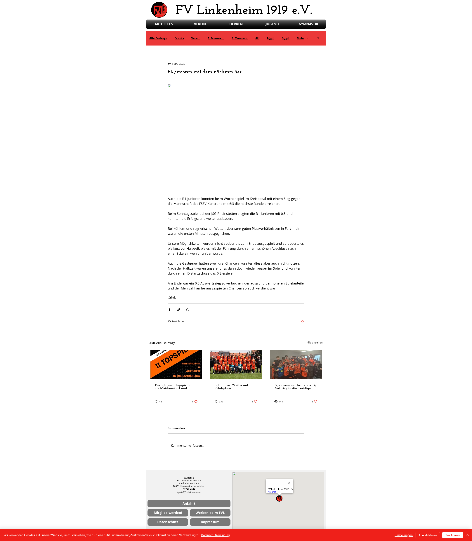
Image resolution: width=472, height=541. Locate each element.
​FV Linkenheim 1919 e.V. (244, 10)
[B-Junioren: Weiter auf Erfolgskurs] (236, 364)
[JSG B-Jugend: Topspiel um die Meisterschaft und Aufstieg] (176, 364)
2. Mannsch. (240, 38)
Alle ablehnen (428, 535)
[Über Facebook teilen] (169, 309)
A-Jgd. (270, 38)
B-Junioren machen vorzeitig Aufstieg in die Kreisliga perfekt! (295, 387)
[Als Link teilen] (178, 309)
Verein (195, 38)
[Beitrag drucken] (187, 309)
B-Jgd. (285, 38)
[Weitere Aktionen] (302, 63)
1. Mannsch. (216, 38)
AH (257, 38)
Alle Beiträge (158, 38)
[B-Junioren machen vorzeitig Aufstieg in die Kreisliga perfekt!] (296, 364)
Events (179, 38)
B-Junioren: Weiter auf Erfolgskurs (231, 387)
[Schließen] (467, 535)
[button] (318, 38)
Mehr (300, 38)
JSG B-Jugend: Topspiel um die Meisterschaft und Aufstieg (174, 387)
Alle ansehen (315, 342)
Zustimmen (452, 535)
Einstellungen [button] (404, 535)
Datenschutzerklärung (215, 535)
